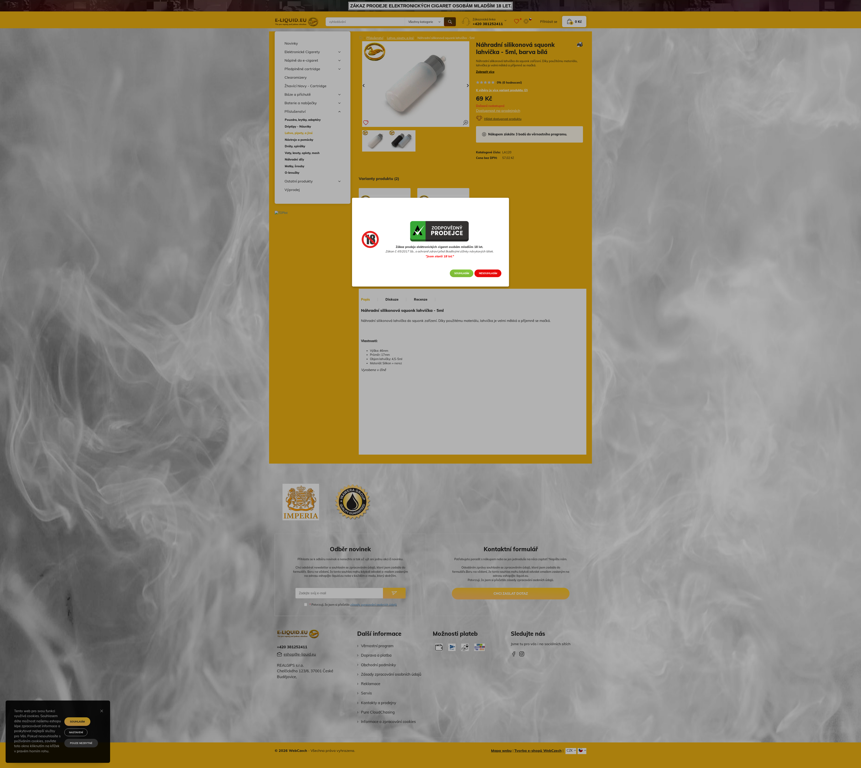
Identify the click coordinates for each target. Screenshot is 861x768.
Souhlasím (461, 273)
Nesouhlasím (488, 273)
